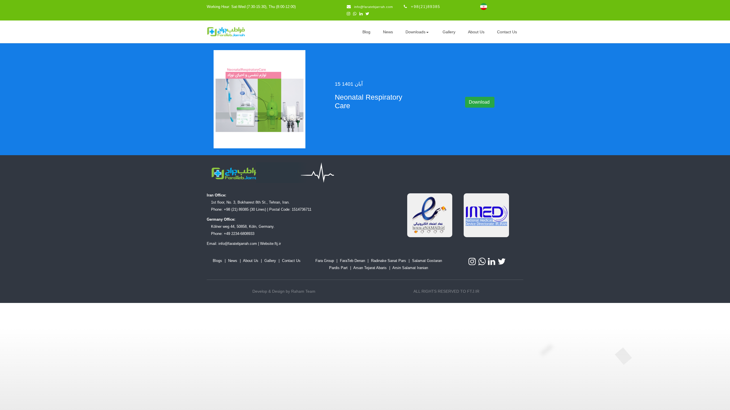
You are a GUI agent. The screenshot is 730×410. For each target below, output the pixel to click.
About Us (476, 32)
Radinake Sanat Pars (388, 261)
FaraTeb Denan (352, 261)
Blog (366, 32)
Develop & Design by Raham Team (283, 291)
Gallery (449, 32)
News (388, 32)
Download (480, 102)
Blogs (217, 261)
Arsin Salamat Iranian (410, 268)
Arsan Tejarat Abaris (370, 268)
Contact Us (507, 32)
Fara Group (324, 261)
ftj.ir (278, 243)
